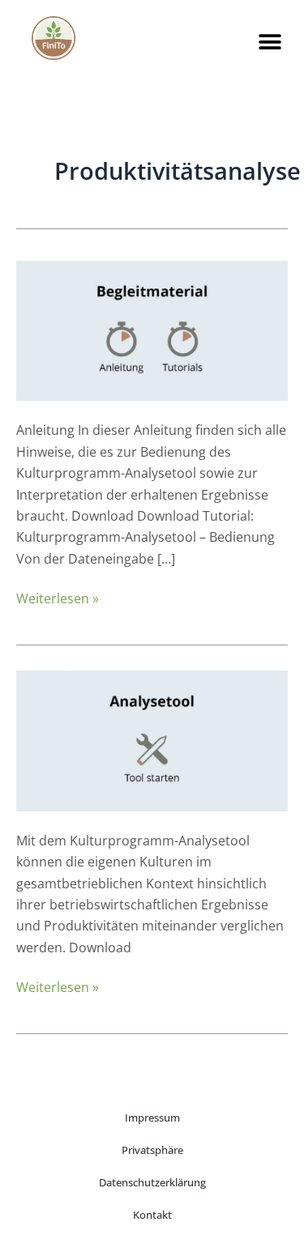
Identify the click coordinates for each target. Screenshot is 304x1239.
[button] (270, 41)
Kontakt (152, 1214)
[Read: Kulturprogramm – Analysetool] (152, 739)
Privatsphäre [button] (152, 1150)
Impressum (152, 1117)
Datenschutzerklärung (152, 1182)
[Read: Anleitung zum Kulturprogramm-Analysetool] (152, 329)
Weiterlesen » (57, 597)
